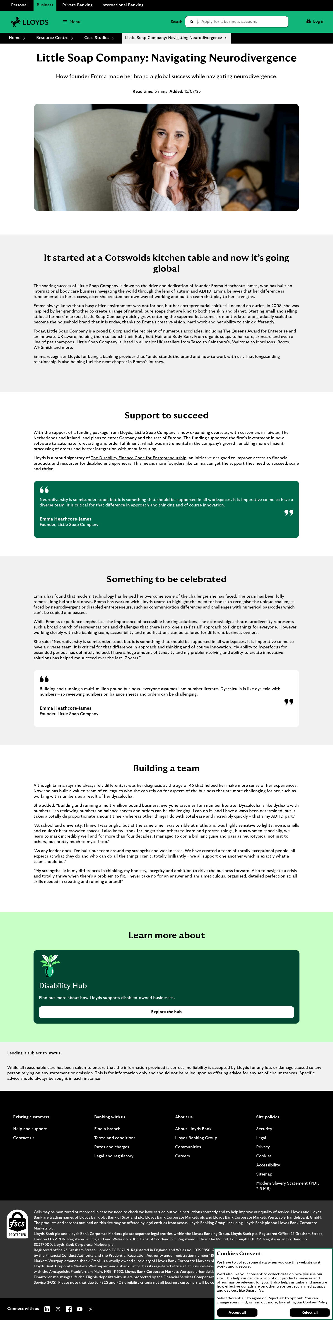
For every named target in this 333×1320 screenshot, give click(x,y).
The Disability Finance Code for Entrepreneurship (138, 458)
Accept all (237, 1312)
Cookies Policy (315, 1302)
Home (14, 38)
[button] (315, 22)
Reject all (310, 1312)
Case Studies (96, 38)
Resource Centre (52, 38)
